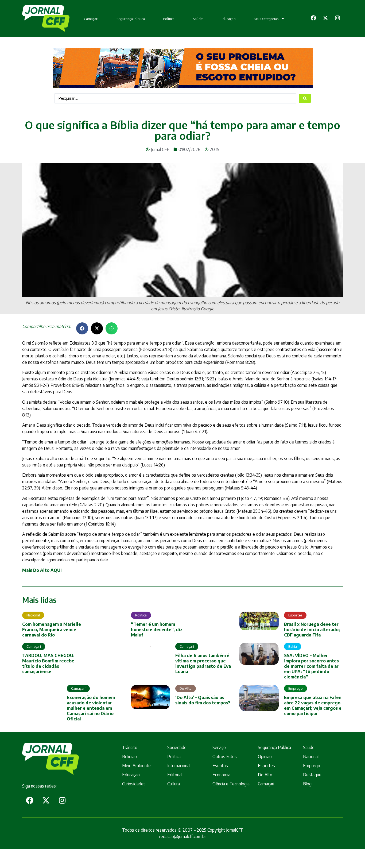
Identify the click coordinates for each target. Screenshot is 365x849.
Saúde (198, 19)
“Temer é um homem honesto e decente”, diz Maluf (157, 630)
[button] (82, 328)
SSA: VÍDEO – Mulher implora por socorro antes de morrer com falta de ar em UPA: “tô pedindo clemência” (311, 666)
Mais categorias (266, 19)
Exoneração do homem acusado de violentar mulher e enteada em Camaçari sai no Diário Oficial (91, 708)
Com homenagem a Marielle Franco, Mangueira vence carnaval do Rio (51, 630)
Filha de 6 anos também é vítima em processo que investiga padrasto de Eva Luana (203, 663)
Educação (228, 19)
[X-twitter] (325, 18)
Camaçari (91, 19)
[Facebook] (313, 18)
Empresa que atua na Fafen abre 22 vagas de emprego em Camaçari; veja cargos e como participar (312, 705)
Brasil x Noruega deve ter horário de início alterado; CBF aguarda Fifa (312, 630)
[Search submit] (305, 98)
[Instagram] (337, 18)
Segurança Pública (131, 19)
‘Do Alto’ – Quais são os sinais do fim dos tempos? (202, 700)
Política (168, 19)
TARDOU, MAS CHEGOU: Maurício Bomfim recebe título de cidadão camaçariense (48, 663)
